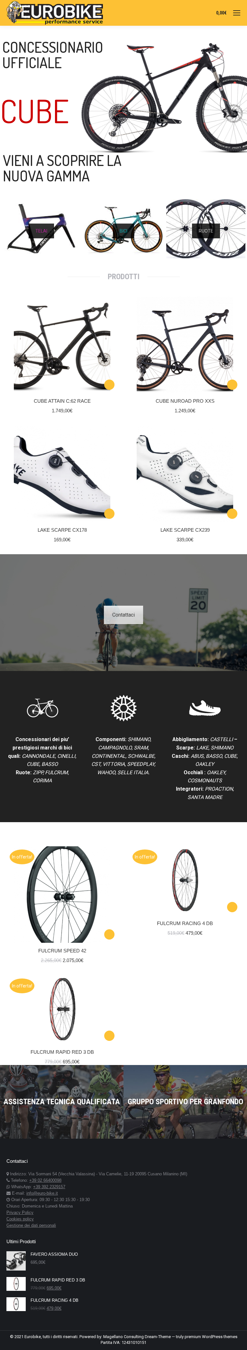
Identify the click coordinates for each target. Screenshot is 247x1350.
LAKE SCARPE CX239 (185, 530)
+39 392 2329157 (49, 1186)
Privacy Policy (19, 1212)
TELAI (41, 231)
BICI (123, 231)
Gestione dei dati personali (31, 1225)
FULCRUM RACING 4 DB (185, 923)
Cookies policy (20, 1219)
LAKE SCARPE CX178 (62, 530)
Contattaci (123, 615)
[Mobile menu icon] (237, 13)
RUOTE (206, 231)
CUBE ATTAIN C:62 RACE (62, 401)
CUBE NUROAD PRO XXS (185, 401)
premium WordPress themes (211, 1336)
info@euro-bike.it (42, 1193)
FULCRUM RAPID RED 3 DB (62, 1052)
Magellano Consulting (123, 1336)
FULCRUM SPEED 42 (62, 950)
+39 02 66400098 (45, 1180)
